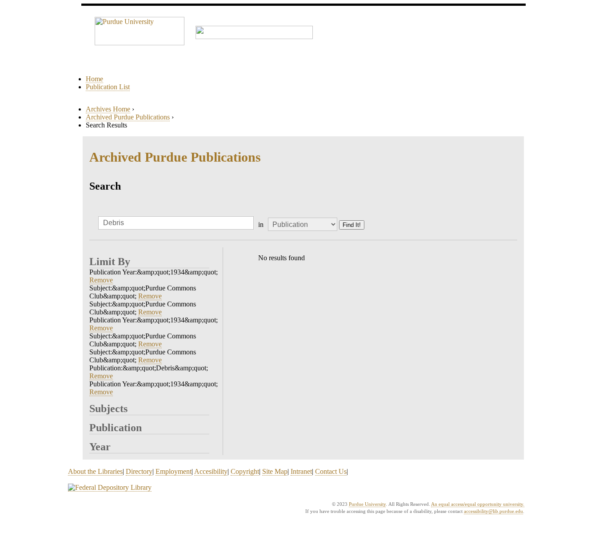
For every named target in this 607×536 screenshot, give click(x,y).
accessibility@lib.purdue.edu (493, 511)
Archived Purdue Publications (128, 117)
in (261, 224)
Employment (174, 471)
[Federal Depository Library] (110, 488)
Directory (139, 471)
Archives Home (108, 109)
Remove (101, 280)
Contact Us (331, 471)
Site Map (275, 471)
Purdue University (367, 504)
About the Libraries (95, 471)
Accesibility (211, 471)
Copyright (245, 471)
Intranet (301, 471)
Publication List (108, 87)
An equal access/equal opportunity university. (477, 504)
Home (94, 79)
